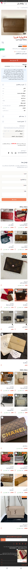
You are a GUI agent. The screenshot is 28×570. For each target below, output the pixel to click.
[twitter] (19, 544)
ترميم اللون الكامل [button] (18, 131)
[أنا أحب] (16, 210)
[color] (26, 324)
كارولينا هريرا (25, 223)
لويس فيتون (25, 281)
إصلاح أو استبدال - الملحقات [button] (17, 136)
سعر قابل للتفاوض (24, 209)
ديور (26, 488)
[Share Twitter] (12, 153)
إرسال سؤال (14, 199)
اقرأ (14, 51)
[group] (14, 22)
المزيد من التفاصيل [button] (20, 84)
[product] (22, 554)
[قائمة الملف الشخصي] (7, 568)
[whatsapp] (25, 544)
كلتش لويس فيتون (21, 559)
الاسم (25, 173)
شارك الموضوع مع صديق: (22, 152)
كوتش (26, 325)
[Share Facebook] (8, 153)
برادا (26, 303)
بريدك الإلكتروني (23, 179)
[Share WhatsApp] (15, 153)
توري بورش (25, 408)
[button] (26, 3)
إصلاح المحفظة (22, 126)
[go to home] (21, 568)
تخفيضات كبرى (24, 212)
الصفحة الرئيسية (23, 7)
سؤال (25, 191)
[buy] (27, 560)
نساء (18, 7)
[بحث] (4, 3)
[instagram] (17, 544)
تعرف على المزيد (7, 66)
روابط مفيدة (25, 1)
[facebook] (22, 544)
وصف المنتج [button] (21, 116)
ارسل (3, 539)
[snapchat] (14, 544)
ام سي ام (26, 245)
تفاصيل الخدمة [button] (20, 121)
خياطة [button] (21, 133)
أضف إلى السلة (13, 60)
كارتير (12, 245)
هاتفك (24, 185)
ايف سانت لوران (25, 524)
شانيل (12, 223)
